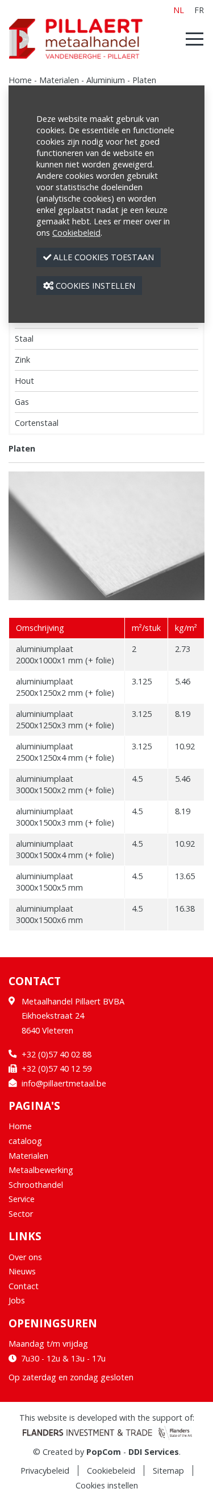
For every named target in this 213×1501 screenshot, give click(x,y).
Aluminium (105, 80)
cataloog (25, 1140)
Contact (24, 1286)
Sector (21, 1213)
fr (199, 10)
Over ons (25, 1257)
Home (20, 80)
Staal (24, 338)
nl (178, 10)
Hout (24, 380)
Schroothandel (36, 1184)
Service (22, 1199)
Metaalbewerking (41, 1169)
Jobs (17, 1300)
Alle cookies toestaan (102, 257)
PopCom (103, 1451)
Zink (22, 359)
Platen (144, 80)
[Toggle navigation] (191, 39)
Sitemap (168, 1470)
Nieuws (22, 1271)
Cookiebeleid (111, 1470)
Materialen (59, 80)
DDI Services (153, 1451)
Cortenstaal (37, 422)
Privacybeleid (44, 1470)
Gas (22, 401)
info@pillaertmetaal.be (64, 1083)
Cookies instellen (107, 1485)
